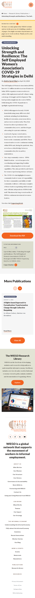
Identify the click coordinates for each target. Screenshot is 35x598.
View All (17, 340)
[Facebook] (15, 437)
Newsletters (17, 559)
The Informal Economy (17, 521)
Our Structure (17, 474)
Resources (17, 574)
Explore (17, 382)
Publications (17, 564)
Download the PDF (13, 236)
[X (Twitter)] (10, 437)
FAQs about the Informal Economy (17, 528)
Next (20, 288)
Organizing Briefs (17, 203)
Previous (15, 288)
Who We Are (17, 467)
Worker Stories (17, 539)
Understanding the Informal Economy (17, 525)
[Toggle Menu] (31, 5)
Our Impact (17, 512)
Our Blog (18, 542)
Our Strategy (17, 515)
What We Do (17, 505)
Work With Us (17, 485)
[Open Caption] (30, 409)
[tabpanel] (17, 400)
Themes (17, 508)
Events (17, 551)
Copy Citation (9, 265)
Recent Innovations (17, 535)
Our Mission (17, 471)
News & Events (17, 548)
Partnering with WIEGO (17, 488)
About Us (17, 464)
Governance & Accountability (17, 481)
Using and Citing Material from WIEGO (17, 495)
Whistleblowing (17, 593)
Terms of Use (17, 585)
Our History (17, 478)
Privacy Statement (17, 581)
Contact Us (17, 492)
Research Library (17, 568)
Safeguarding (17, 589)
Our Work (17, 501)
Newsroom (17, 555)
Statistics (17, 532)
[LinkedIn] (20, 437)
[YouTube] (25, 437)
